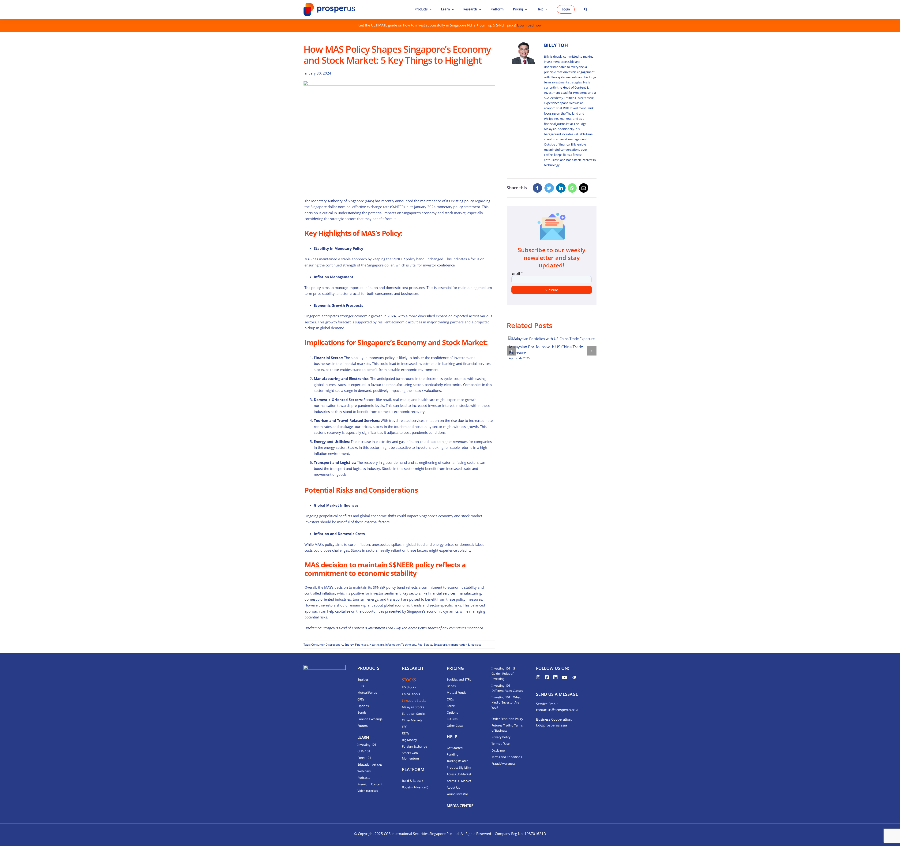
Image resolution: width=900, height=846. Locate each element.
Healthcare (376, 645)
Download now (529, 25)
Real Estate (425, 645)
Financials (361, 645)
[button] (585, 9)
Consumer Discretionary (327, 645)
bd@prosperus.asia (551, 725)
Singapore (440, 645)
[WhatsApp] (572, 188)
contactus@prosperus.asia (557, 709)
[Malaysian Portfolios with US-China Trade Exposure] (551, 338)
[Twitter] (549, 188)
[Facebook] (537, 188)
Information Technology (400, 645)
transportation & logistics (464, 645)
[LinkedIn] (561, 188)
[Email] (583, 188)
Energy (349, 645)
